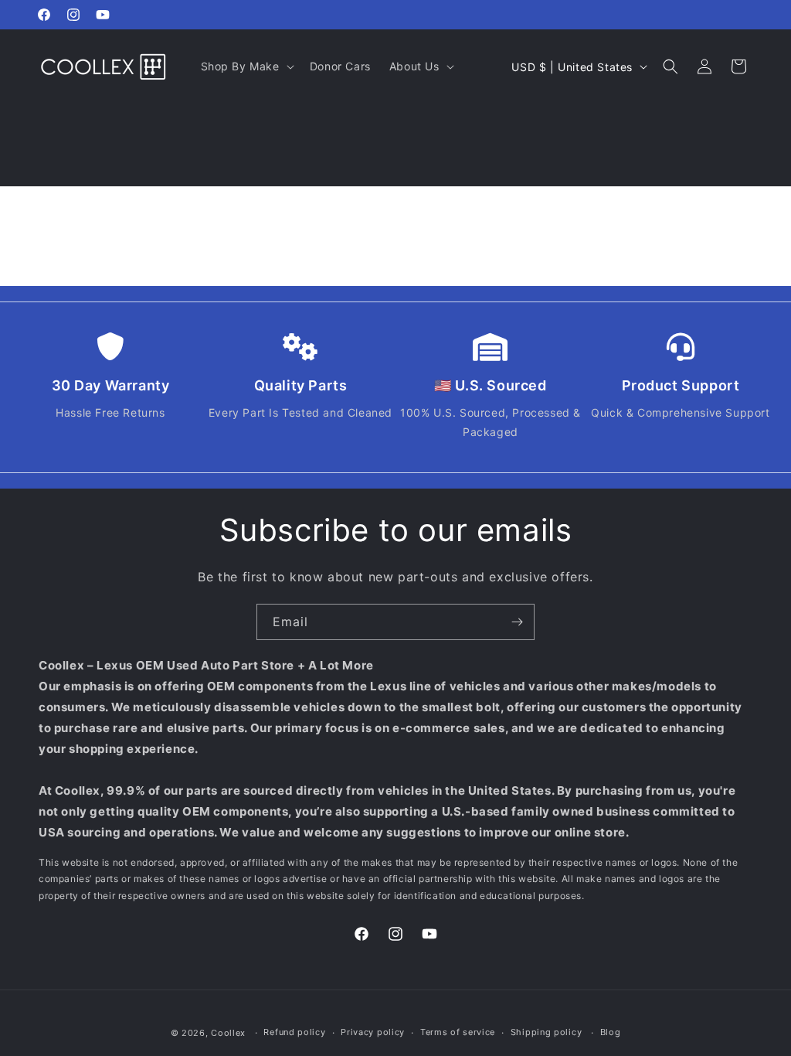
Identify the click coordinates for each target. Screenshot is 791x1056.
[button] (246, 66)
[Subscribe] (517, 622)
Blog (610, 1032)
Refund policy (294, 1032)
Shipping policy (546, 1032)
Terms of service (457, 1032)
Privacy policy (373, 1032)
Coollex (228, 1032)
